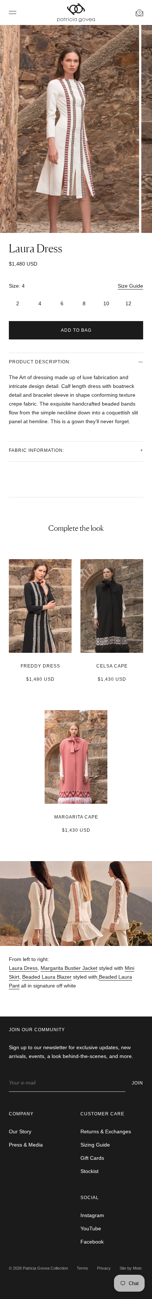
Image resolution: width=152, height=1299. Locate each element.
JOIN (137, 1083)
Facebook (92, 1242)
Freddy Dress (40, 666)
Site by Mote (131, 1268)
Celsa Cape (112, 666)
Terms (82, 1268)
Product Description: (40, 361)
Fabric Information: (36, 450)
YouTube (90, 1228)
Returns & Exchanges (105, 1131)
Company (21, 1113)
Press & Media (26, 1145)
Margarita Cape (76, 817)
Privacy (104, 1268)
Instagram (92, 1215)
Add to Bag (76, 330)
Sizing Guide (95, 1145)
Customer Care (102, 1113)
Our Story (20, 1131)
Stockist (89, 1171)
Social (89, 1197)
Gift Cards (92, 1158)
